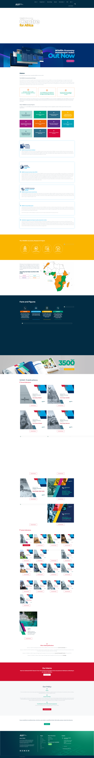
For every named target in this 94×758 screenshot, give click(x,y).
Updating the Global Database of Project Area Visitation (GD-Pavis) (68, 115)
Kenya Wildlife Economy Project (40, 115)
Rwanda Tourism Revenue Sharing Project (53, 115)
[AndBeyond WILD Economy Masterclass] (40, 130)
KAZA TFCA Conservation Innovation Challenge (53, 124)
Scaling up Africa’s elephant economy (54, 133)
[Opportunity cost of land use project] (40, 121)
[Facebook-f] (22, 751)
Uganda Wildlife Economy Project (67, 124)
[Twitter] (20, 751)
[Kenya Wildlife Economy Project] (40, 112)
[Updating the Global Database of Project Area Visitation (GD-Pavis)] (67, 112)
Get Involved (70, 5)
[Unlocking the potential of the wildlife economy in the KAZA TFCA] (26, 121)
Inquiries (65, 746)
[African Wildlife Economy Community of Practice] (26, 113)
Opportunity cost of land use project (40, 124)
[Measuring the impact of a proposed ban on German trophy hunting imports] (26, 131)
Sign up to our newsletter (53, 742)
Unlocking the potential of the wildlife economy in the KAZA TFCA (26, 124)
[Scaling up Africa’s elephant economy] (53, 130)
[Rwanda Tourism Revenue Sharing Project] (53, 112)
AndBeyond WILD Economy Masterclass (40, 133)
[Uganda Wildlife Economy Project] (67, 122)
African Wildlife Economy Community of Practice (25, 115)
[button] (68, 746)
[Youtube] (24, 751)
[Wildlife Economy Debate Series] (20, 205)
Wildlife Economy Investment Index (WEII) (29, 172)
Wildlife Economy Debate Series (27, 205)
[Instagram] (26, 751)
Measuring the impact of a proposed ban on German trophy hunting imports (25, 134)
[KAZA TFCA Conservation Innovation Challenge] (53, 121)
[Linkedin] (28, 751)
